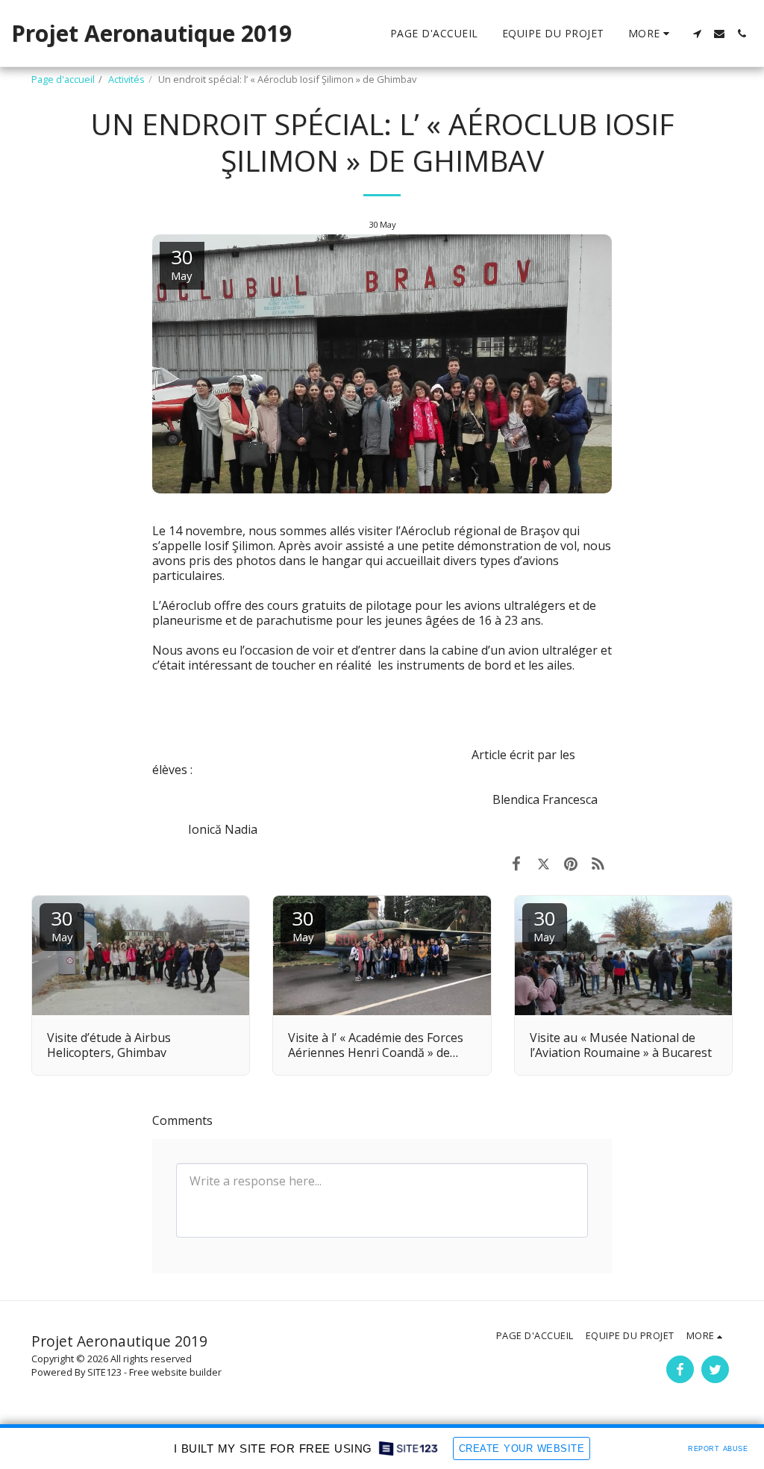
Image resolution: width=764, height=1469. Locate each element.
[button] (696, 33)
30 (62, 924)
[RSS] (599, 863)
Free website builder (175, 1372)
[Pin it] (571, 863)
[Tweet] (543, 863)
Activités (126, 79)
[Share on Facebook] (516, 863)
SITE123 (104, 1372)
